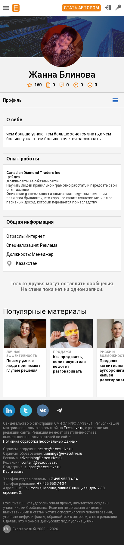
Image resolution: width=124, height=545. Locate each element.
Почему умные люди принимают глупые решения (23, 365)
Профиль (12, 100)
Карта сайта (13, 471)
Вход (108, 7)
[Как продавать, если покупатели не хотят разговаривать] (71, 333)
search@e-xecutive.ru (55, 449)
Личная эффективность (21, 354)
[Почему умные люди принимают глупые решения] (24, 333)
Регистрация (118, 7)
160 (38, 84)
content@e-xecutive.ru (39, 462)
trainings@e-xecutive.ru (63, 453)
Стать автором (81, 7)
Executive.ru (73, 428)
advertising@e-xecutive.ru (41, 458)
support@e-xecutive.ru (42, 467)
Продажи (62, 352)
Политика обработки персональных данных (40, 441)
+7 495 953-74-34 (63, 479)
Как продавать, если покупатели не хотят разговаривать (69, 364)
